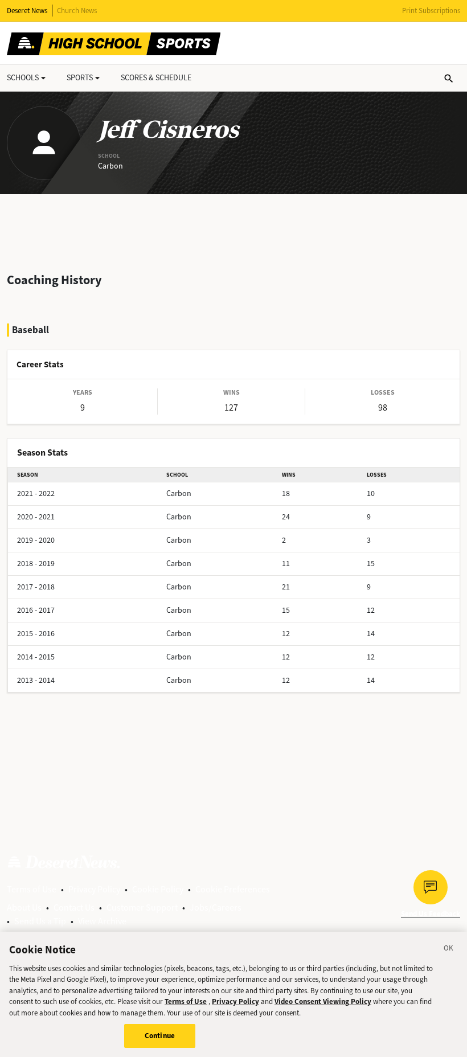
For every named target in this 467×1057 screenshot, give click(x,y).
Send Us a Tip (40, 921)
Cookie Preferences (232, 889)
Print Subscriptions (431, 10)
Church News (77, 10)
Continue (160, 1035)
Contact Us (74, 907)
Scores (156, 77)
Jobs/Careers (215, 907)
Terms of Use (31, 889)
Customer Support (142, 907)
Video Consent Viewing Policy (323, 1001)
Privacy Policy (94, 889)
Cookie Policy (157, 889)
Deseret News (27, 10)
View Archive (102, 921)
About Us (24, 907)
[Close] (448, 949)
